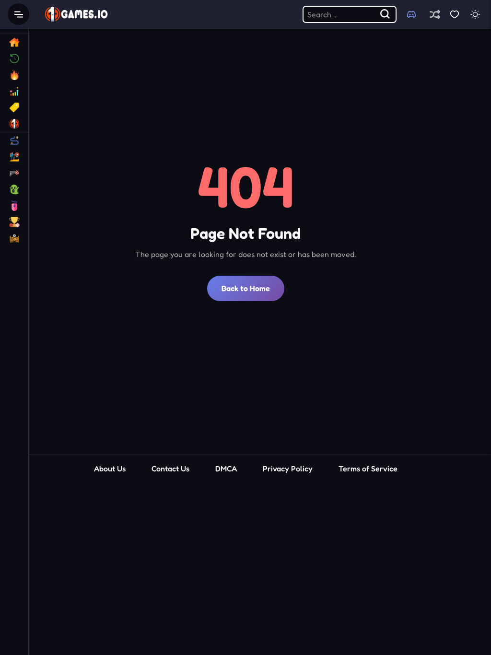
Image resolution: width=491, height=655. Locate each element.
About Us (110, 468)
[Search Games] (385, 14)
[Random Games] (434, 14)
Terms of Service (368, 468)
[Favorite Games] (454, 14)
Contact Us (170, 468)
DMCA (226, 468)
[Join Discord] (411, 14)
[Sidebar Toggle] (18, 14)
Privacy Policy (288, 468)
